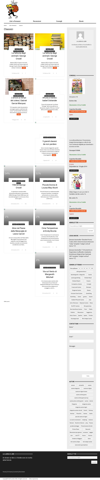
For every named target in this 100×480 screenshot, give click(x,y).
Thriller (91, 315)
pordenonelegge (74, 426)
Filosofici (78, 413)
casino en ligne (88, 388)
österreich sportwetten (81, 445)
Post (85, 309)
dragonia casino (86, 404)
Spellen (80, 315)
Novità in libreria (79, 423)
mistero (91, 420)
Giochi (90, 296)
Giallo (90, 413)
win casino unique (75, 441)
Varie (89, 438)
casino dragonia (75, 388)
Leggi (24, 68)
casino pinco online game (76, 401)
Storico (90, 435)
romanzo (85, 432)
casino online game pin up (81, 398)
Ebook (88, 290)
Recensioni (20, 51)
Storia (84, 435)
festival (72, 413)
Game (79, 296)
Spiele (85, 315)
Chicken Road (87, 277)
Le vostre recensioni (75, 420)
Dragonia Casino (76, 290)
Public (90, 309)
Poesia (91, 423)
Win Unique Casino (87, 318)
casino (89, 385)
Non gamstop (87, 306)
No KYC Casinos (75, 306)
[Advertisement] (81, 61)
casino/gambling (75, 277)
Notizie (72, 423)
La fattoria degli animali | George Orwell (18, 56)
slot (71, 435)
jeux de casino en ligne (81, 416)
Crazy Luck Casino (76, 287)
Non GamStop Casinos (76, 309)
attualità (81, 385)
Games (85, 413)
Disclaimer (22, 472)
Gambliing (89, 293)
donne (91, 401)
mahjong (84, 420)
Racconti (88, 429)
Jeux (90, 300)
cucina (86, 401)
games (85, 296)
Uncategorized (75, 318)
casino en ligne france (81, 391)
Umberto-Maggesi (77, 438)
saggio (91, 432)
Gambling (73, 296)
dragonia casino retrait (76, 410)
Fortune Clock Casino (76, 293)
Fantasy (91, 410)
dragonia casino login (81, 407)
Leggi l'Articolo (74, 118)
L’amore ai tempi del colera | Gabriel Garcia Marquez (19, 100)
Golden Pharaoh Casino (77, 300)
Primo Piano (75, 429)
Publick (73, 312)
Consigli (89, 284)
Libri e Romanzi (12, 25)
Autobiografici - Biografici (78, 274)
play (87, 423)
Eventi (85, 410)
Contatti (15, 472)
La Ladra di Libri (81, 41)
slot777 (77, 435)
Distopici (19, 181)
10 (92, 268)
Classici (21, 25)
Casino (90, 274)
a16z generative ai (81, 271)
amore (73, 385)
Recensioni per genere (76, 432)
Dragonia (74, 404)
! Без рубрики (73, 268)
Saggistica (89, 312)
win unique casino (87, 441)
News (91, 303)
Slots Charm (73, 315)
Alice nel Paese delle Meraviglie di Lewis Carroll (18, 231)
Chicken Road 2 (76, 281)
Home (4, 472)
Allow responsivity (33, 478)
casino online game (81, 394)
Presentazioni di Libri (86, 426)
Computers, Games (77, 284)
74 (70, 206)
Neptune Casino (84, 303)
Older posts (7, 301)
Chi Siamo (9, 472)
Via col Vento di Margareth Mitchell (50, 274)
